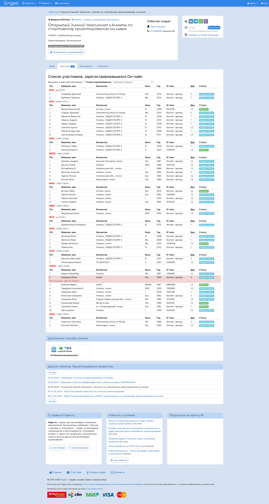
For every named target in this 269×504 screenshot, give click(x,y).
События (29, 3)
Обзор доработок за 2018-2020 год (126, 446)
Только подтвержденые (98, 82)
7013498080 (156, 31)
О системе (63, 3)
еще (53, 372)
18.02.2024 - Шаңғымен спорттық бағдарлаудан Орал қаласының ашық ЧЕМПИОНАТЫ (91, 382)
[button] (253, 3)
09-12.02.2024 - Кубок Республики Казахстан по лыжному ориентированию (86, 391)
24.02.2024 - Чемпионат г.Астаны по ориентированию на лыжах (80, 377)
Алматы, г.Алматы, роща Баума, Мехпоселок (96, 19)
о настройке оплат (94, 489)
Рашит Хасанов (157, 26)
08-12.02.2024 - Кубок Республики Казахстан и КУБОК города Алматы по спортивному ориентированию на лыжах (105, 396)
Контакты (119, 472)
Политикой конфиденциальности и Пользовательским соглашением (114, 484)
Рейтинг (46, 3)
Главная (56, 472)
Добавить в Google (204, 35)
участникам (58, 447)
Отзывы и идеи (97, 472)
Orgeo (64, 479)
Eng (265, 3)
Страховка (102, 66)
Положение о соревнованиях (68, 52)
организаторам (79, 447)
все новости (120, 460)
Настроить (214, 27)
